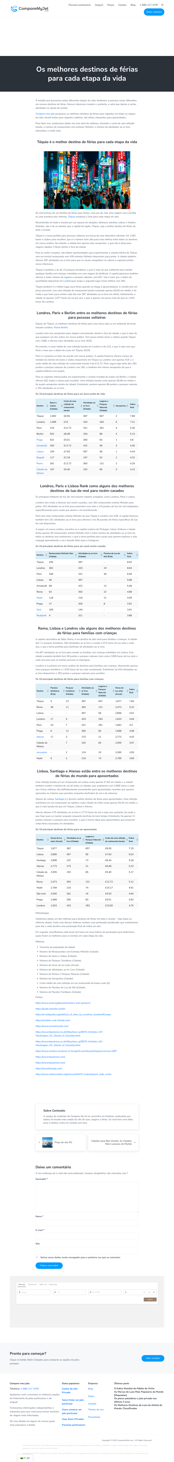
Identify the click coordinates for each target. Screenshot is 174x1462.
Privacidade (94, 1417)
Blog (90, 1388)
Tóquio (71, 216)
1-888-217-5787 (29, 1388)
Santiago (59, 799)
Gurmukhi (42, 1179)
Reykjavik (41, 615)
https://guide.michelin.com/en (50, 1008)
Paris (56, 327)
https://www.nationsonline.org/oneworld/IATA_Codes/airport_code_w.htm (73, 1074)
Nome (40, 1216)
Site (38, 1243)
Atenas (40, 736)
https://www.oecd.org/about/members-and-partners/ (63, 1003)
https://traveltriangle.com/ (49, 1068)
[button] (47, 405)
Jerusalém (42, 752)
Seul (39, 609)
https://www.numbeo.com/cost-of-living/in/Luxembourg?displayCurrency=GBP (76, 1051)
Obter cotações (153, 1358)
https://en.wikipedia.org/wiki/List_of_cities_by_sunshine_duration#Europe (73, 1014)
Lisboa (40, 451)
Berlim (64, 327)
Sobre (91, 1396)
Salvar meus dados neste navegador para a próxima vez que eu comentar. (80, 1257)
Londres (67, 280)
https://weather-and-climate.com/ (53, 1020)
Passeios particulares (73, 1424)
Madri (40, 597)
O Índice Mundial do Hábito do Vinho (134, 1388)
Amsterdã (42, 445)
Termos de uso (96, 1409)
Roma (40, 463)
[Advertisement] (87, 36)
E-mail (40, 1230)
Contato (92, 1403)
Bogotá (40, 457)
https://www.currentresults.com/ (52, 1026)
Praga (40, 439)
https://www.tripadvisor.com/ (50, 1056)
